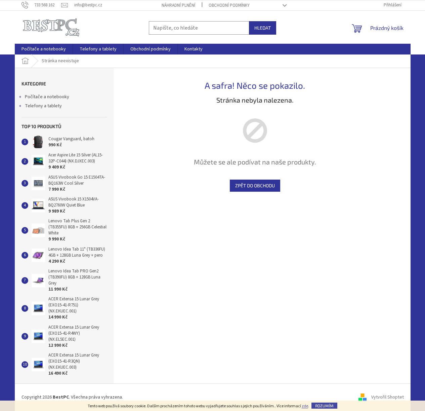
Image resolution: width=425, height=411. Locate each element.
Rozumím (324, 405)
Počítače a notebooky (47, 97)
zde (305, 406)
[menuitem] (44, 49)
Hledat (262, 28)
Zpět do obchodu (255, 185)
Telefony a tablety (43, 106)
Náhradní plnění (178, 5)
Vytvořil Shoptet (387, 397)
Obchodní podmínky (229, 5)
